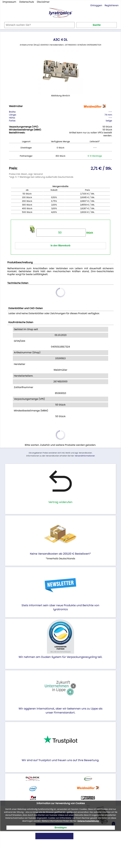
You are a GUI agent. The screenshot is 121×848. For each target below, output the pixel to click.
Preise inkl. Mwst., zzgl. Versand (26, 174)
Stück (89, 232)
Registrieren (111, 5)
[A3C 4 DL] (60, 72)
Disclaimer (43, 2)
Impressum (9, 2)
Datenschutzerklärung (88, 821)
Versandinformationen (85, 455)
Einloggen (96, 5)
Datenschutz (26, 2)
